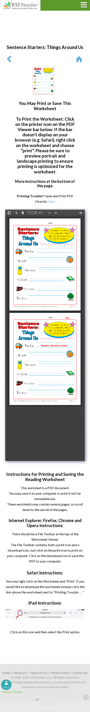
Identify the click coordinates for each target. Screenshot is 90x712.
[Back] (9, 59)
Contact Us (79, 673)
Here (51, 201)
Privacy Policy (60, 673)
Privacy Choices (12, 692)
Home (6, 673)
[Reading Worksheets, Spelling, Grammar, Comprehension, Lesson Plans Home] (80, 59)
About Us (20, 673)
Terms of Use (39, 673)
